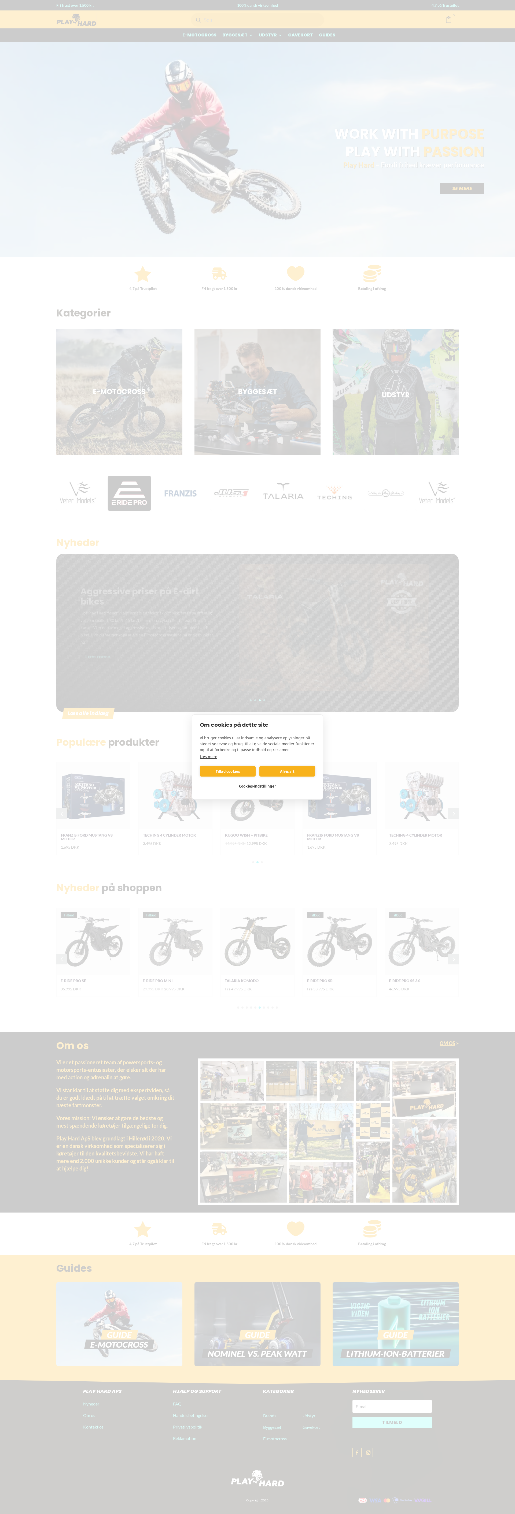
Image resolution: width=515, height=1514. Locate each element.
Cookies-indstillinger (257, 786)
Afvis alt (287, 771)
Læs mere (208, 756)
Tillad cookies (228, 771)
